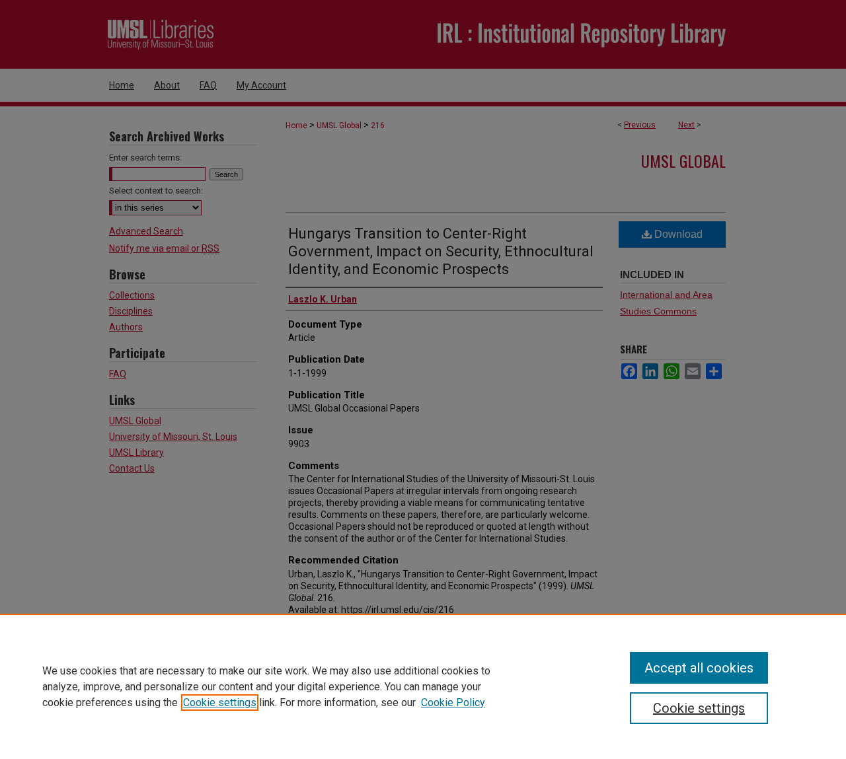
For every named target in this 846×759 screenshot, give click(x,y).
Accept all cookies (698, 668)
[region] (423, 686)
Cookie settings (219, 702)
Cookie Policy (453, 702)
